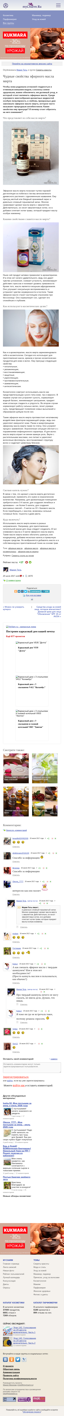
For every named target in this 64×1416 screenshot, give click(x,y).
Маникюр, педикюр (41, 15)
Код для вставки (33, 595)
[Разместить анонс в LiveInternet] (24, 591)
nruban (15, 934)
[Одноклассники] (11, 1359)
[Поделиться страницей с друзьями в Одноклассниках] (6, 591)
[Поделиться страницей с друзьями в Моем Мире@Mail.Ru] (13, 591)
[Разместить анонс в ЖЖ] (36, 591)
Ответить (16, 847)
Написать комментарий (16, 830)
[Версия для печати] (32, 599)
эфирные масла (15, 548)
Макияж (36, 1284)
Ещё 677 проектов (15, 636)
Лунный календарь (11, 1277)
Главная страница (11, 1264)
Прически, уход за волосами (46, 1277)
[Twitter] (17, 1359)
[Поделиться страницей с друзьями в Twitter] (16, 591)
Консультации (9, 1281)
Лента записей (9, 1267)
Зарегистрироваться (15, 1077)
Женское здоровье (41, 1291)
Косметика (8, 15)
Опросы (6, 1288)
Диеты (6, 1284)
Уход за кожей (39, 19)
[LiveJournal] (24, 1359)
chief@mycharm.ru (25, 1385)
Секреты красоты (43, 70)
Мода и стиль (39, 1267)
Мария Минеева (10, 1385)
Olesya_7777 (18, 882)
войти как (19, 1085)
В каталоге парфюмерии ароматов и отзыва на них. (45, 1310)
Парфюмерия (10, 19)
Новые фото (8, 1270)
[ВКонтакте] (5, 1359)
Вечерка (16, 868)
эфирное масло (31, 548)
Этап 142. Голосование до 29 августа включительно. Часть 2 (24, 1340)
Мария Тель (22, 70)
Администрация (11, 1372)
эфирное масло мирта (28, 551)
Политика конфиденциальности (20, 1378)
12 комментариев (13, 580)
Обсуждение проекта (32, 1412)
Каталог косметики (13, 1303)
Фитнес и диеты (40, 1294)
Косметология (39, 1281)
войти (10, 1080)
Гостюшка (17, 948)
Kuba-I (15, 964)
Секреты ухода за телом (23, 556)
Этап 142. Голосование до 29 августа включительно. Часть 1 (24, 1329)
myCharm (8, 1260)
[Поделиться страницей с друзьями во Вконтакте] (9, 591)
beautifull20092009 (20, 838)
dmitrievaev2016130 (21, 853)
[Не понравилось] (52, 838)
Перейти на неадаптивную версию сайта (32, 63)
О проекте (8, 1366)
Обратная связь (11, 1369)
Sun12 (15, 1044)
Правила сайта (11, 1375)
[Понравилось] (55, 838)
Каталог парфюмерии (45, 1303)
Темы (36, 1260)
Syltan (15, 1029)
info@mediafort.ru (10, 1394)
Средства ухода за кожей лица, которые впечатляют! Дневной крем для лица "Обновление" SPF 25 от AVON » (47, 612)
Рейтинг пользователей (13, 1274)
